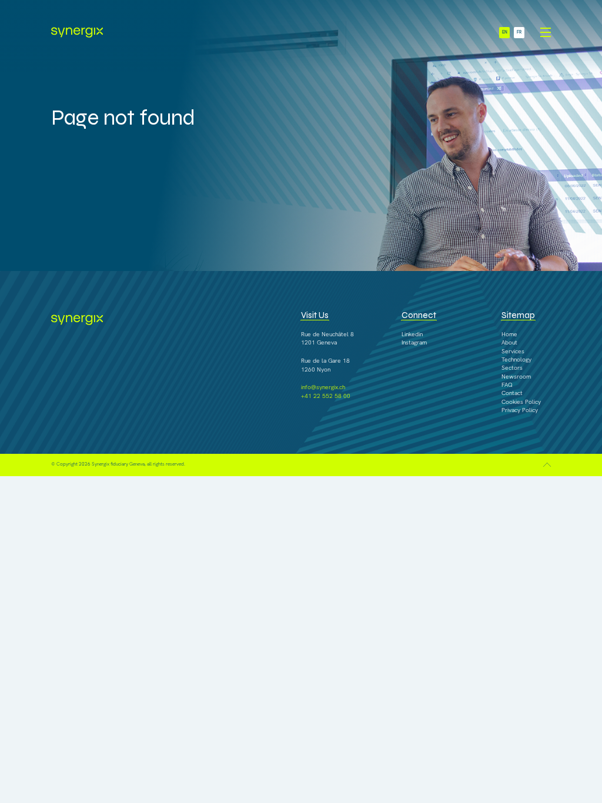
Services (512, 351)
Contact (512, 393)
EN (504, 32)
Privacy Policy (519, 410)
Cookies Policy (521, 402)
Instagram (414, 342)
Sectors (512, 368)
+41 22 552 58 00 (325, 396)
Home (509, 334)
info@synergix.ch (323, 387)
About (509, 342)
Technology (516, 359)
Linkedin (412, 334)
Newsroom (516, 376)
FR (519, 32)
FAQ (507, 385)
